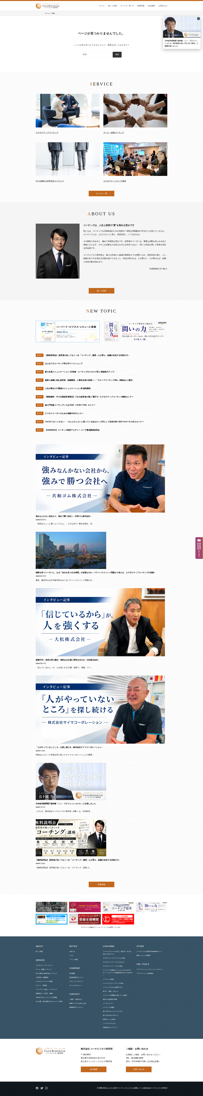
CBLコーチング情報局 (143, 955)
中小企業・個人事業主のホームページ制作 (49, 1001)
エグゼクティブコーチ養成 (114, 181)
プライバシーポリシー (76, 981)
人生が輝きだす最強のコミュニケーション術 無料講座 (68, 388)
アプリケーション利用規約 (145, 973)
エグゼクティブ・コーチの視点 (113, 966)
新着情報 (140, 6)
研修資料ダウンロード (76, 1007)
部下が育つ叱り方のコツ (110, 1015)
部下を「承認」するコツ (110, 991)
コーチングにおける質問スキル (113, 987)
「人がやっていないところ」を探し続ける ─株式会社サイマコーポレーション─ (69, 747)
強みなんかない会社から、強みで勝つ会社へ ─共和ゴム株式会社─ (63, 516)
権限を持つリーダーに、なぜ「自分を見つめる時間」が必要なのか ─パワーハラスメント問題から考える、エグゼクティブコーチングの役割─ (95, 572)
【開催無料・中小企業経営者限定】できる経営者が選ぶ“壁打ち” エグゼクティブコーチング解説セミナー (89, 397)
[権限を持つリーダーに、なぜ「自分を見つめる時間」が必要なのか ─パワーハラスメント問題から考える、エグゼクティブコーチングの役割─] (100, 550)
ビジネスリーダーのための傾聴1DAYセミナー (64, 413)
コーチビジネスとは (109, 1023)
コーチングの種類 (108, 1007)
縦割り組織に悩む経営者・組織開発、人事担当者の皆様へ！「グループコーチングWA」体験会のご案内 (89, 380)
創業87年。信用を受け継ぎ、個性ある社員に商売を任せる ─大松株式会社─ (67, 660)
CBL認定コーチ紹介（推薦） (45, 993)
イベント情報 (73, 959)
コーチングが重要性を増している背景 (115, 995)
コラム (71, 955)
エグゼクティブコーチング (47, 132)
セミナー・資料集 (41, 985)
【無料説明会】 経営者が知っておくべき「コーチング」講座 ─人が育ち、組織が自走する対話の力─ (87, 355)
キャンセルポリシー (75, 985)
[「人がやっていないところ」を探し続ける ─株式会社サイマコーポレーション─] (100, 709)
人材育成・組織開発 (42, 977)
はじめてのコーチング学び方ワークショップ (64, 363)
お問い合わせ (138, 1069)
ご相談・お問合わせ (75, 999)
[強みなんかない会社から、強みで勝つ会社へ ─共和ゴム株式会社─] (100, 478)
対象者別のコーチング (110, 1027)
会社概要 (151, 6)
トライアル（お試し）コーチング (46, 989)
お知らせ (72, 951)
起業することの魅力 (109, 1019)
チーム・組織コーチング (113, 132)
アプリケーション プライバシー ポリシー (150, 969)
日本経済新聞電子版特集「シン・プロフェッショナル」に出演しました (66, 803)
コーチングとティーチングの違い (113, 983)
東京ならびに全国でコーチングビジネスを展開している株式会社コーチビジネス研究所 (135, 1088)
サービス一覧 (125, 6)
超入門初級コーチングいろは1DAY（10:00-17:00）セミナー (70, 405)
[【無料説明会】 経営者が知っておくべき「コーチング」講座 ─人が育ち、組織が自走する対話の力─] (100, 837)
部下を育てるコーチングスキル (113, 1011)
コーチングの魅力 (108, 979)
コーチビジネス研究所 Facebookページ (149, 951)
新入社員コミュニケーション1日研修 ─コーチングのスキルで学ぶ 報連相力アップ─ (80, 372)
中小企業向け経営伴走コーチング (50, 181)
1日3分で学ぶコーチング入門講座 (46, 997)
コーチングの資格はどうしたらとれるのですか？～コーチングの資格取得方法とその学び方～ (118, 972)
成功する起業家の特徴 (110, 999)
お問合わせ (162, 6)
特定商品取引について (76, 977)
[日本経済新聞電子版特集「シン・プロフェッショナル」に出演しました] (100, 781)
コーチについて (108, 1003)
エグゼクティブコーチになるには (113, 962)
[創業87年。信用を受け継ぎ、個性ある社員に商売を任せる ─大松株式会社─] (100, 622)
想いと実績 (112, 6)
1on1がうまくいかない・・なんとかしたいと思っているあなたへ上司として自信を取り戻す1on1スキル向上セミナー (94, 422)
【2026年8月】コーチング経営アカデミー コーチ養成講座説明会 (72, 430)
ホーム (102, 6)
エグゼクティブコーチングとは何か (114, 958)
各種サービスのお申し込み (77, 1003)
